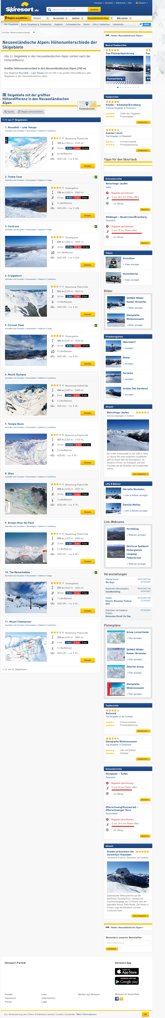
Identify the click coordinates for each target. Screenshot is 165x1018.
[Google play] (127, 984)
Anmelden (111, 949)
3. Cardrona (12, 226)
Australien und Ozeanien (14, 131)
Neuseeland (31, 131)
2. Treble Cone (13, 177)
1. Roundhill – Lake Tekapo (21, 127)
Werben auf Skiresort (89, 994)
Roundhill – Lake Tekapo (31, 73)
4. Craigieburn (13, 276)
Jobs (130, 3)
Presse (8, 1001)
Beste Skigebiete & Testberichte (36, 24)
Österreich (110, 220)
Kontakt (8, 994)
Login (44, 1001)
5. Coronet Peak (14, 325)
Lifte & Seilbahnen (101, 24)
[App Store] (127, 975)
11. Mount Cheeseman (18, 622)
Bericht (144, 209)
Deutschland (111, 813)
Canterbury (51, 131)
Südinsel (41, 131)
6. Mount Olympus (15, 374)
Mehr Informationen (86, 1014)
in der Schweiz (126, 716)
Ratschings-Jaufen (117, 183)
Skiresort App (123, 963)
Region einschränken (31, 111)
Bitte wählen (122, 18)
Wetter (86, 24)
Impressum (10, 998)
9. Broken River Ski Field (19, 523)
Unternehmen (48, 998)
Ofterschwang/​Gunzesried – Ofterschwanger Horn (122, 809)
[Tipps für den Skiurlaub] (144, 25)
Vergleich (58, 24)
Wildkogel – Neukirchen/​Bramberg (126, 217)
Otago (49, 180)
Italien (108, 187)
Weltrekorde (120, 3)
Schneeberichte (73, 24)
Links (44, 994)
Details (87, 166)
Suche (10, 111)
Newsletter (109, 3)
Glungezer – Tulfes (117, 774)
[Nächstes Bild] (148, 69)
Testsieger (98, 3)
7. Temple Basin (14, 424)
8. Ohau (9, 473)
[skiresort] (22, 7)
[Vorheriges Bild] (108, 69)
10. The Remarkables (17, 572)
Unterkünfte (118, 24)
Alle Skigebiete (11, 24)
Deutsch (142, 3)
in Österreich (130, 108)
